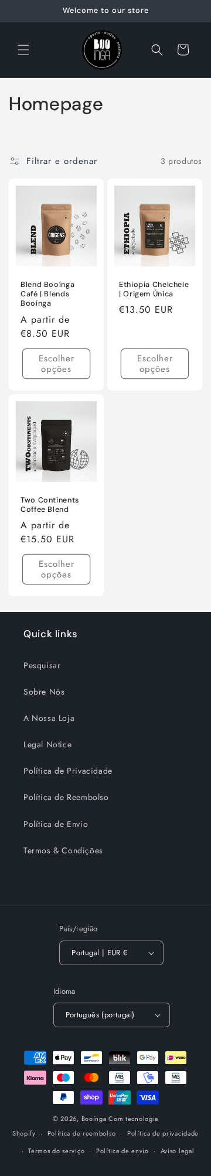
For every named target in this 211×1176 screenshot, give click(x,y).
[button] (23, 50)
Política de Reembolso (66, 797)
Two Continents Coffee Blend (50, 504)
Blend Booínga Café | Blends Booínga (47, 294)
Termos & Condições (63, 850)
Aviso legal (178, 1151)
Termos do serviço (56, 1151)
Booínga (94, 1118)
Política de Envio (55, 824)
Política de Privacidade (68, 771)
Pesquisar (41, 665)
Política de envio (122, 1151)
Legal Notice (47, 744)
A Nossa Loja (48, 718)
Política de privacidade (163, 1133)
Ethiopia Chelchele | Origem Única (154, 289)
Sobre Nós (43, 692)
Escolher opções (56, 363)
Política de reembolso (81, 1133)
